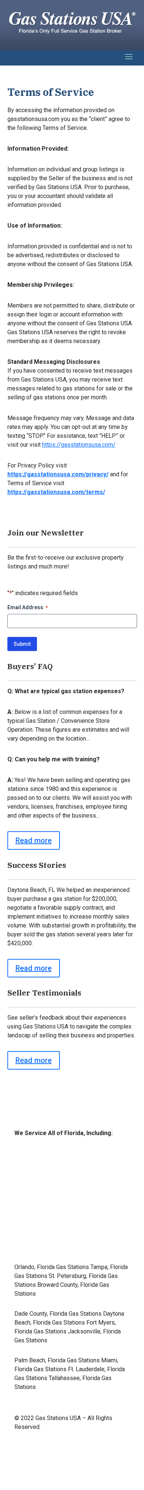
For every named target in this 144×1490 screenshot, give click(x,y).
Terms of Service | (51, 1455)
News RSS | (114, 1446)
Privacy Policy (111, 1455)
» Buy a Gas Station (45, 1173)
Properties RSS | (76, 1446)
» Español (32, 1244)
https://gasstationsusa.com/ (79, 444)
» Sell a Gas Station (45, 1196)
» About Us (34, 1220)
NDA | (84, 1455)
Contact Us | (37, 1446)
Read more (34, 840)
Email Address (27, 607)
